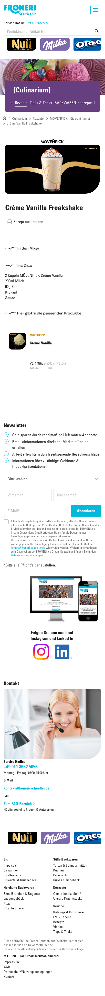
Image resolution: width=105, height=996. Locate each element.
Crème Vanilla (41, 343)
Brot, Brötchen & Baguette (22, 893)
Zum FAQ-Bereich (18, 803)
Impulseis (10, 865)
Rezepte (21, 102)
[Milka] (55, 44)
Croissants (60, 875)
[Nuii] (21, 44)
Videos (58, 926)
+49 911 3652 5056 (37, 23)
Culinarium (19, 118)
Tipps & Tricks (41, 102)
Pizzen (8, 903)
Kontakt (9, 976)
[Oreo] (88, 44)
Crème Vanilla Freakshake (24, 123)
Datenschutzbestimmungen (27, 555)
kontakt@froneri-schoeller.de (28, 547)
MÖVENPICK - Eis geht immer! (71, 118)
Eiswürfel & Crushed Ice (20, 880)
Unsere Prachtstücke (67, 898)
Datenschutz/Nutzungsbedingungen (28, 971)
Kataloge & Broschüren (69, 912)
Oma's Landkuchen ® (67, 893)
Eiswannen (11, 870)
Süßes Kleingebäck (66, 880)
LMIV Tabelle (62, 917)
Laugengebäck (14, 898)
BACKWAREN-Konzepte (73, 102)
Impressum (11, 962)
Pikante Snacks (14, 908)
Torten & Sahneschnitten (70, 865)
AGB (7, 967)
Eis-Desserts (12, 875)
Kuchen (58, 870)
